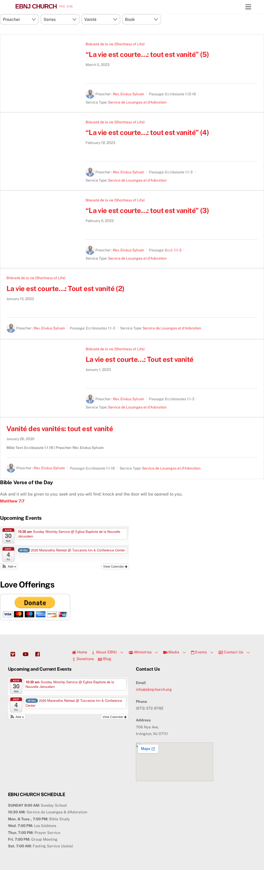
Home (81, 652)
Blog (106, 658)
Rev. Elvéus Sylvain (128, 94)
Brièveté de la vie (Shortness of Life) (115, 44)
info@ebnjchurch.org (154, 689)
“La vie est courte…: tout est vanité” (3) (147, 210)
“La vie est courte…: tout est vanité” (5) (147, 54)
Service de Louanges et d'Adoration (137, 102)
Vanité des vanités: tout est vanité (59, 428)
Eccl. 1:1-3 (173, 250)
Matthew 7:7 (12, 501)
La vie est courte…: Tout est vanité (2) (65, 288)
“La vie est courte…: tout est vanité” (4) (147, 132)
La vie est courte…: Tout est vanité (140, 359)
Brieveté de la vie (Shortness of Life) (115, 122)
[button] (9, 566)
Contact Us (233, 652)
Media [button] (173, 652)
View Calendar (114, 566)
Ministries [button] (142, 652)
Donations (85, 658)
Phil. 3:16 (65, 6)
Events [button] (200, 652)
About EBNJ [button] (106, 652)
